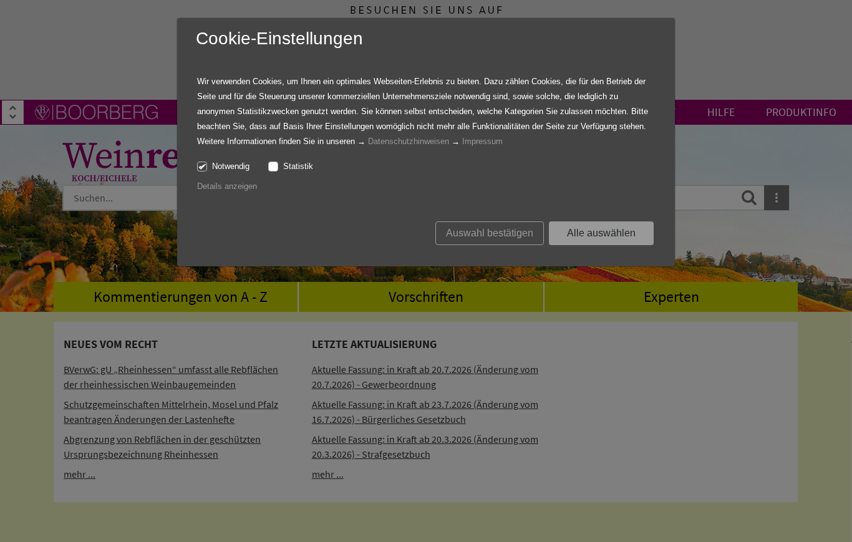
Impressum (482, 141)
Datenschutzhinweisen (408, 141)
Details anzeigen (227, 186)
